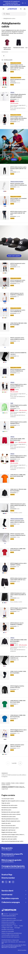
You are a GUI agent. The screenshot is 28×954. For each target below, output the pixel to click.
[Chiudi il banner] (25, 3)
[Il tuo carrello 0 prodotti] (24, 9)
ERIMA (3, 783)
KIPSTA (8, 784)
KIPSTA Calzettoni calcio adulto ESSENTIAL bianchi (17, 338)
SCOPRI (14, 159)
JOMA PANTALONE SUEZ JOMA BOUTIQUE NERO (18, 323)
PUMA (13, 783)
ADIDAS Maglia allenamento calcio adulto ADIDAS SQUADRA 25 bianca (18, 96)
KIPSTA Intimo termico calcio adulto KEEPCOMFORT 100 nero (18, 213)
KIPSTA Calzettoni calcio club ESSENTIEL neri (18, 657)
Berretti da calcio (6, 809)
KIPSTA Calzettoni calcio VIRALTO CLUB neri (17, 745)
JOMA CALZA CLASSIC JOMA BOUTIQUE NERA (18, 672)
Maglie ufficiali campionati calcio (11, 821)
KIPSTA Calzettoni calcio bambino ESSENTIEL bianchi (18, 534)
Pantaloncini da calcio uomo (9, 805)
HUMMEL (8, 783)
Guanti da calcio (6, 823)
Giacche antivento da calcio (9, 836)
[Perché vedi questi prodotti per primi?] (2, 60)
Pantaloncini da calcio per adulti (11, 812)
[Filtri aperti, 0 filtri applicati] (4, 56)
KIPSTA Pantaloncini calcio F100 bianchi (17, 264)
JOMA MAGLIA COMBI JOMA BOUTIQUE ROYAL (18, 716)
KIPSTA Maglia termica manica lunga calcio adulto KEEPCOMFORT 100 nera (18, 66)
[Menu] (3, 9)
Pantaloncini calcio (18, 47)
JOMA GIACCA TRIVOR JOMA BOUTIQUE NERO (18, 490)
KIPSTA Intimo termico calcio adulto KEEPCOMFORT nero (18, 579)
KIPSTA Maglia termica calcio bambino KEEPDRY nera (18, 385)
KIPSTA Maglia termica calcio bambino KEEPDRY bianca (18, 456)
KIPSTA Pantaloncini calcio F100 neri (17, 80)
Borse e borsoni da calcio (8, 825)
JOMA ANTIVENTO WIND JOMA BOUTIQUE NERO (18, 640)
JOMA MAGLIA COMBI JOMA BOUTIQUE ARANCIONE (18, 475)
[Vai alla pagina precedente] (8, 763)
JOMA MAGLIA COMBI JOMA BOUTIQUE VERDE (18, 701)
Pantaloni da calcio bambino (9, 807)
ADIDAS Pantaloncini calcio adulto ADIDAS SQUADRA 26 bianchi (18, 505)
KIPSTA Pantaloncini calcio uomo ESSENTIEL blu (17, 310)
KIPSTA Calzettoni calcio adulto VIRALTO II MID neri (17, 521)
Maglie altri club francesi (8, 830)
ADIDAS (22, 783)
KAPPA (3, 784)
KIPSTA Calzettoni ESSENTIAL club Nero (18, 353)
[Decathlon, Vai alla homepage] (12, 9)
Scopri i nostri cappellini (14, 255)
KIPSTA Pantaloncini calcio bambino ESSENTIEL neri (17, 281)
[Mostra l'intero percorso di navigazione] (2, 18)
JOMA (17, 783)
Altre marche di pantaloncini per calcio (12, 841)
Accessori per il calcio (8, 798)
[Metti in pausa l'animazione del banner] (22, 3)
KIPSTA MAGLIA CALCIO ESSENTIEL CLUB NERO (17, 623)
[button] (26, 106)
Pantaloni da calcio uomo (9, 816)
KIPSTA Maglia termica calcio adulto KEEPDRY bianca (18, 730)
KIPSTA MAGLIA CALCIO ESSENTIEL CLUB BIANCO (17, 294)
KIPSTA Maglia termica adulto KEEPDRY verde (18, 405)
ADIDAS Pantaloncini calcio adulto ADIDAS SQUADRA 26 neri (18, 594)
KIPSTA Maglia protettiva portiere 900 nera (17, 686)
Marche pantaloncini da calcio (10, 818)
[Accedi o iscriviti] (21, 9)
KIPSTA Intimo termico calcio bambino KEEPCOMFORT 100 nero (18, 168)
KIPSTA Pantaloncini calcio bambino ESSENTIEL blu (17, 370)
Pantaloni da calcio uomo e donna (11, 814)
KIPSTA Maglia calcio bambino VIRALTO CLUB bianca (18, 608)
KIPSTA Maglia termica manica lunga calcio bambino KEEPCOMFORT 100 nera (18, 118)
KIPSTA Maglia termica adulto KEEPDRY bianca (18, 422)
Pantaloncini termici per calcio (10, 827)
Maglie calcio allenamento (7, 48)
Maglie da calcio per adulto (9, 839)
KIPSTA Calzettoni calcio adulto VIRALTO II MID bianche (18, 184)
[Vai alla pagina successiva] (20, 763)
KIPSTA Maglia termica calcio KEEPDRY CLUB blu (18, 564)
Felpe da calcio (6, 803)
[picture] (4, 67)
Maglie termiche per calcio (9, 832)
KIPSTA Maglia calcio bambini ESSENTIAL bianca (18, 199)
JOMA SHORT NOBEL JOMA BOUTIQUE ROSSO (17, 439)
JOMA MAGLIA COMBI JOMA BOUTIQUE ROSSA (18, 549)
